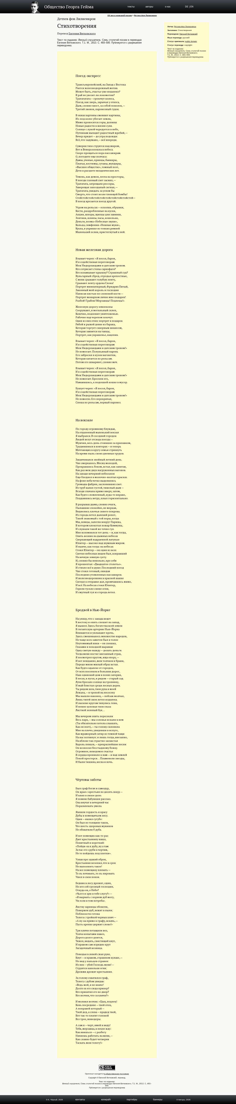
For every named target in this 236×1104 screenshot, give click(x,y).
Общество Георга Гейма (68, 7)
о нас (168, 6)
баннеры (157, 1099)
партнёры (132, 1099)
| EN (191, 6)
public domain (191, 41)
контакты (80, 1099)
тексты (131, 6)
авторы (149, 6)
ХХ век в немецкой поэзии (119, 15)
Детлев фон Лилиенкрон (145, 15)
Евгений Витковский (188, 34)
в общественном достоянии (116, 1074)
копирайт (106, 1099)
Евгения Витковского (82, 33)
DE (186, 6)
